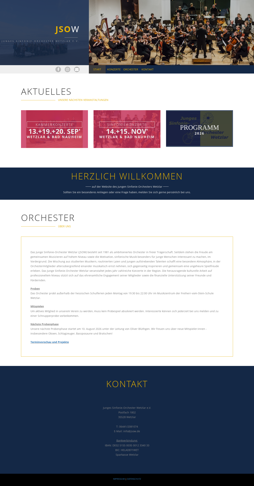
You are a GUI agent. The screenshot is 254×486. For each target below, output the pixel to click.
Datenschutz (134, 478)
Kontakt (148, 69)
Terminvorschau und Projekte (49, 342)
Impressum (119, 478)
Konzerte (114, 69)
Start (97, 69)
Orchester (130, 69)
